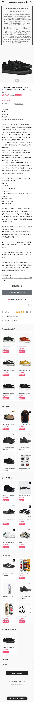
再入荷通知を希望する (18, 292)
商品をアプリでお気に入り (18, 299)
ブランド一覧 (5, 664)
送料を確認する (19, 104)
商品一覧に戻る (17, 673)
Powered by (15, 684)
